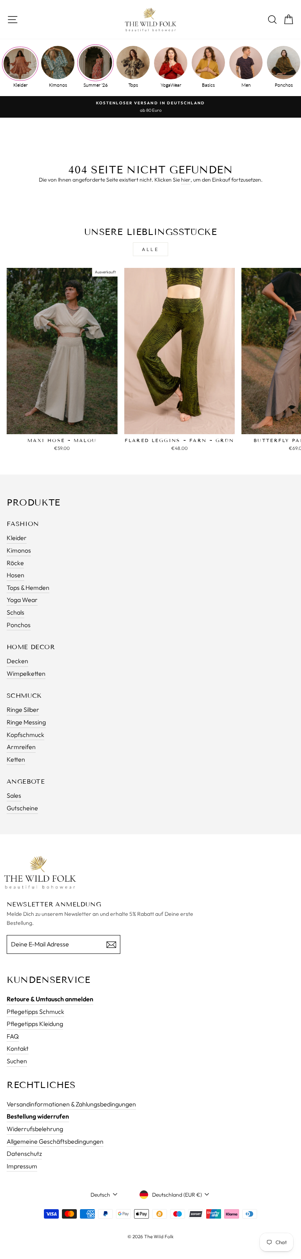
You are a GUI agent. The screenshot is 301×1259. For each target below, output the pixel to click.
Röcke (15, 563)
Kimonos (58, 85)
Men (246, 85)
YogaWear (171, 85)
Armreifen (21, 747)
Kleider (20, 85)
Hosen (15, 575)
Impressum (22, 1166)
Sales (14, 795)
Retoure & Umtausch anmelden (50, 999)
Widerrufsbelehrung (35, 1129)
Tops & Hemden (28, 587)
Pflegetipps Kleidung (35, 1024)
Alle (150, 249)
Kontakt (18, 1048)
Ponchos (284, 85)
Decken (17, 661)
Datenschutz (24, 1153)
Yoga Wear (22, 600)
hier (185, 179)
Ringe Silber (23, 709)
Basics (208, 85)
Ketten (16, 759)
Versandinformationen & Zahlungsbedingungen (71, 1104)
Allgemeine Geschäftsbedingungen (55, 1141)
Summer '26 (95, 85)
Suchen (17, 1061)
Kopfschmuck (25, 735)
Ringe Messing (26, 722)
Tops (133, 85)
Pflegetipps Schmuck (35, 1011)
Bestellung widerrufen (38, 1116)
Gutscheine (22, 808)
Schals (15, 612)
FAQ (13, 1036)
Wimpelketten (26, 673)
